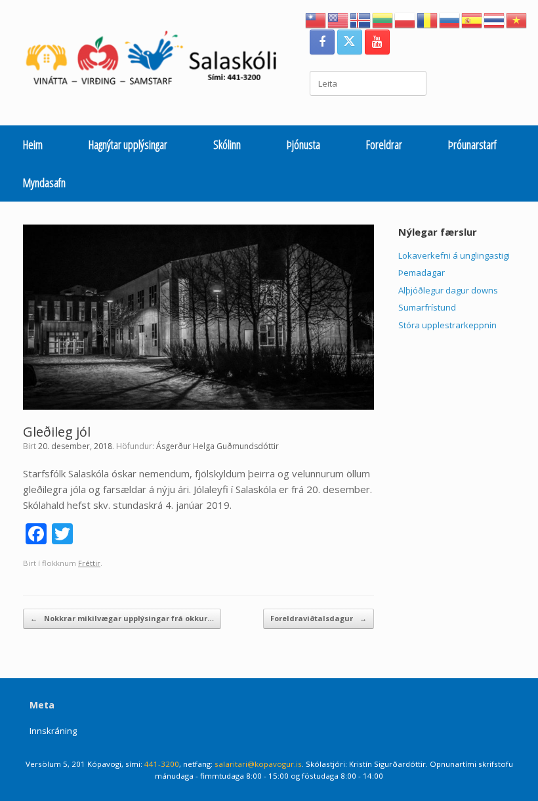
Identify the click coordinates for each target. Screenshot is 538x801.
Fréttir (89, 563)
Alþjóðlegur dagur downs (448, 290)
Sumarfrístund (427, 307)
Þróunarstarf (472, 144)
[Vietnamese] (517, 19)
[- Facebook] (322, 42)
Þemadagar (421, 272)
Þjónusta (303, 144)
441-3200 (161, 764)
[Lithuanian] (383, 19)
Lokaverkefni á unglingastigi (454, 255)
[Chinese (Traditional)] (316, 19)
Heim (33, 144)
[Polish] (405, 19)
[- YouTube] (377, 42)
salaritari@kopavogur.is (258, 764)
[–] (158, 61)
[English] (338, 19)
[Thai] (495, 19)
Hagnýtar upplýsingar (128, 144)
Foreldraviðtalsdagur (318, 618)
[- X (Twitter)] (349, 42)
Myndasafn (44, 182)
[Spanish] (472, 19)
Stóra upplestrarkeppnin (447, 325)
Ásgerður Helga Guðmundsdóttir (217, 446)
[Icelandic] (361, 19)
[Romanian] (428, 19)
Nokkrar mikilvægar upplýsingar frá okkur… (122, 618)
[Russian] (450, 19)
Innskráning (53, 731)
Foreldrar (384, 144)
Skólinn (227, 144)
